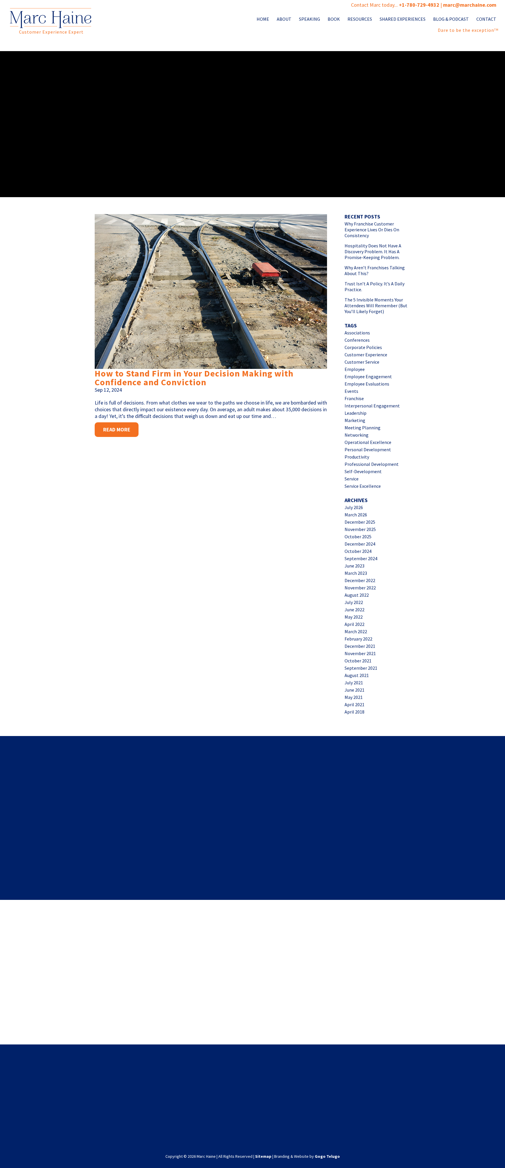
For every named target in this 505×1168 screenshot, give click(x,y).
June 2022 (354, 609)
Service (352, 479)
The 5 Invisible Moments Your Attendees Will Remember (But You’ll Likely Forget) (376, 305)
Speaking (309, 19)
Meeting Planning (363, 428)
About (284, 19)
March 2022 (356, 631)
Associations (357, 333)
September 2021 (361, 668)
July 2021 (354, 682)
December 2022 (360, 580)
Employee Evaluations (367, 384)
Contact (486, 19)
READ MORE (116, 429)
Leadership (355, 413)
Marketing (355, 420)
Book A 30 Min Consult (126, 1014)
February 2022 (358, 639)
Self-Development (363, 471)
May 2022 (354, 617)
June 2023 (354, 566)
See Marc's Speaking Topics (379, 1014)
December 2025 (360, 522)
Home (263, 19)
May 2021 (354, 697)
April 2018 (354, 712)
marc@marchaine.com (290, 1107)
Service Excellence (363, 486)
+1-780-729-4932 (419, 4)
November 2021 (360, 653)
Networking (357, 435)
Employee (355, 369)
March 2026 (356, 515)
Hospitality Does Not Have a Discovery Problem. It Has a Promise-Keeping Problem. (373, 251)
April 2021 (354, 704)
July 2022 (354, 602)
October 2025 (358, 536)
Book (334, 19)
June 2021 (354, 690)
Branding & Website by (307, 1156)
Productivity (357, 457)
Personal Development (368, 449)
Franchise (354, 398)
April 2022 (354, 624)
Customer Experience (366, 354)
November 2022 (360, 588)
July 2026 (354, 507)
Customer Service (362, 362)
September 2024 (361, 558)
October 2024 (358, 551)
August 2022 (357, 595)
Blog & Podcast (451, 19)
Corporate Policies (363, 347)
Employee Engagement (368, 376)
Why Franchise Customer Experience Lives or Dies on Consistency (372, 229)
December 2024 (360, 544)
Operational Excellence (368, 442)
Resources (359, 19)
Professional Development (372, 464)
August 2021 (357, 675)
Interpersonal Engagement (372, 406)
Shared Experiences (403, 19)
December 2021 (360, 646)
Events (351, 391)
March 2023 (356, 573)
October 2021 (358, 661)
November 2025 (360, 529)
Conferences (357, 340)
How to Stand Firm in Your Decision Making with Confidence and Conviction (194, 378)
